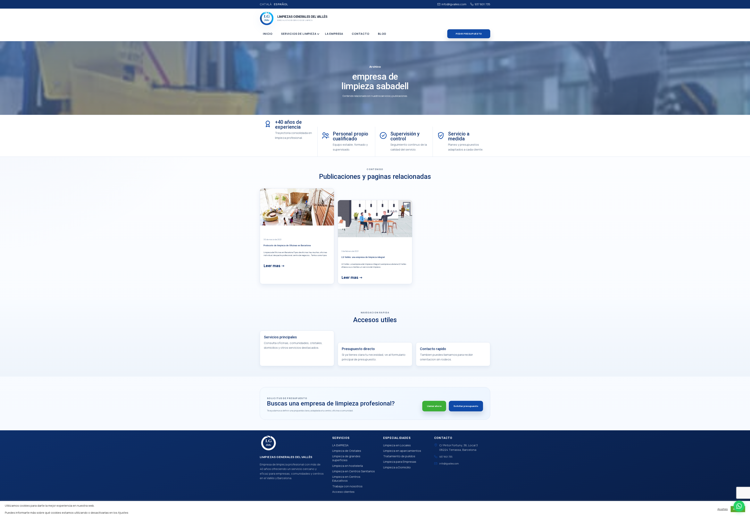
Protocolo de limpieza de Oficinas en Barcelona (287, 245)
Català (266, 4)
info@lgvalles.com (454, 4)
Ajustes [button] (722, 509)
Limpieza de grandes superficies (346, 458)
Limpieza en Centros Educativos (346, 479)
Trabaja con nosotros (347, 486)
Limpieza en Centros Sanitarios (353, 471)
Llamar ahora (434, 406)
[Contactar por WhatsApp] (739, 506)
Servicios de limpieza (298, 34)
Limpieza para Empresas (399, 462)
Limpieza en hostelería (347, 466)
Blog (382, 34)
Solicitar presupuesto (466, 406)
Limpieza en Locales (397, 445)
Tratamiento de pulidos (399, 456)
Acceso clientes (343, 492)
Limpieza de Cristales (346, 451)
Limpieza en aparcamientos (402, 451)
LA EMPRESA (334, 34)
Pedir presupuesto (469, 33)
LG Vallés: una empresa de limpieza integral (363, 257)
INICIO (267, 34)
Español (281, 4)
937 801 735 (482, 4)
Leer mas (271, 265)
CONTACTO (360, 34)
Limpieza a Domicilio (397, 467)
